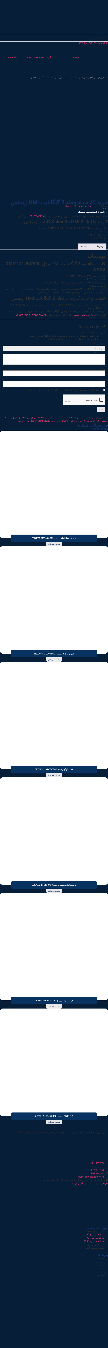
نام (103, 369)
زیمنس (10, 417)
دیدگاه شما (99, 353)
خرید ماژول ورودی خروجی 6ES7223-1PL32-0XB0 (54, 885)
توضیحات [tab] (99, 246)
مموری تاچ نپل (23, 421)
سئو (91, 1183)
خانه (106, 78)
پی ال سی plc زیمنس (93, 78)
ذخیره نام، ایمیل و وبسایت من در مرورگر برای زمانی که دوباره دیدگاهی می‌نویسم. (65, 390)
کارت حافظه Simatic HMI (43, 421)
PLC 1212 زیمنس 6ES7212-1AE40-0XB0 (54, 1116)
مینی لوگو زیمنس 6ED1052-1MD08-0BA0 (54, 769)
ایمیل (102, 379)
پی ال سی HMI (29, 417)
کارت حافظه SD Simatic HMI (71, 421)
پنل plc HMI (43, 417)
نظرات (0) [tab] (85, 246)
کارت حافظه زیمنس (73, 78)
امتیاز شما (99, 344)
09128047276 (85, 43)
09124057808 (101, 43)
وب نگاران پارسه (80, 1183)
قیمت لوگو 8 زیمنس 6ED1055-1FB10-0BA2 (54, 654)
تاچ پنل (18, 417)
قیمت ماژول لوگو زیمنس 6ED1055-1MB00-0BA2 (54, 538)
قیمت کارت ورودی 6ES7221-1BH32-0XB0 (54, 1000)
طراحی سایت (101, 1183)
